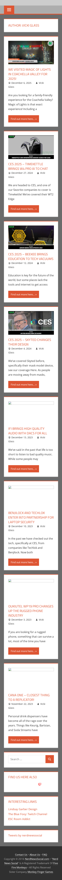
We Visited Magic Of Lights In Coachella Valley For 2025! (29, 74)
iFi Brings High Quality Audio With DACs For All (27, 431)
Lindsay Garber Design (22, 809)
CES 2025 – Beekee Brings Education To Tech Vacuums (30, 256)
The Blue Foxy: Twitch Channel (27, 814)
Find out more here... (23, 118)
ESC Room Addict (19, 819)
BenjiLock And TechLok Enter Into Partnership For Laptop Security (31, 517)
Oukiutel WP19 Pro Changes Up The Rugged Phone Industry (30, 611)
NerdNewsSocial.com (37, 858)
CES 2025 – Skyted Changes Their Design (29, 342)
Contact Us (21, 854)
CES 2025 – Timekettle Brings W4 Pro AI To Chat (28, 166)
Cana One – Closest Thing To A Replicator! (29, 697)
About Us (35, 854)
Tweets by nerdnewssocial (25, 835)
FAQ (44, 854)
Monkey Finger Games (40, 871)
